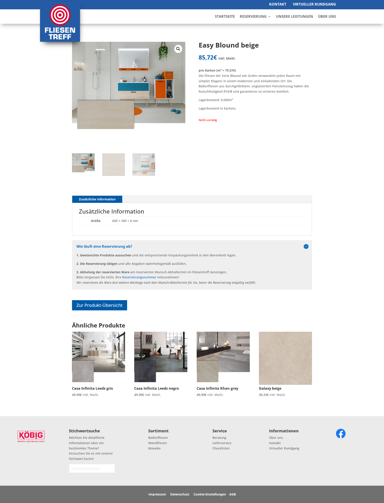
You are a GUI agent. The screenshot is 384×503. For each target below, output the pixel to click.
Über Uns (327, 17)
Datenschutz (179, 494)
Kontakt (277, 4)
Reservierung (253, 17)
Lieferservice (221, 443)
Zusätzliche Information (97, 199)
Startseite (225, 17)
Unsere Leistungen (294, 17)
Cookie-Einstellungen (210, 494)
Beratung (219, 437)
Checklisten (221, 448)
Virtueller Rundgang (314, 4)
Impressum (157, 494)
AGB (232, 494)
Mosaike (154, 448)
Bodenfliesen (158, 437)
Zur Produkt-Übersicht (99, 305)
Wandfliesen (157, 443)
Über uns (276, 437)
